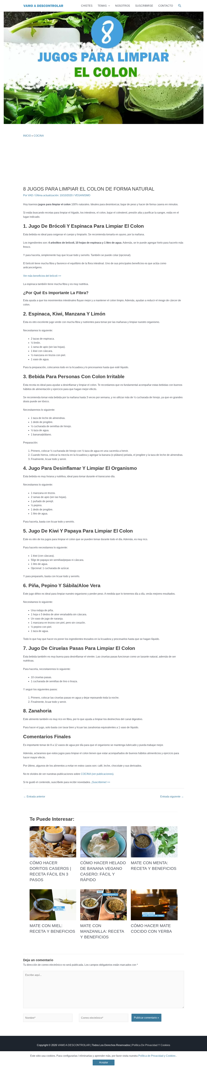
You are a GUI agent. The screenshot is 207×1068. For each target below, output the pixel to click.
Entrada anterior (34, 796)
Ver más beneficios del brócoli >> (42, 275)
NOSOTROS (122, 5)
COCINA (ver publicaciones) (97, 774)
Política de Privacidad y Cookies (157, 1055)
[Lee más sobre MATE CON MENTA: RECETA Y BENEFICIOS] (154, 841)
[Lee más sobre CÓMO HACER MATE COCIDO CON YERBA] (154, 904)
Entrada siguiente (172, 796)
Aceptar (103, 1062)
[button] (108, 6)
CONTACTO (165, 5)
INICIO (27, 135)
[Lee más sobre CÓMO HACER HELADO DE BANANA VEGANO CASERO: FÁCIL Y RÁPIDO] (103, 841)
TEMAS (102, 5)
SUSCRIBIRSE (144, 5)
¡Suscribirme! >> (100, 782)
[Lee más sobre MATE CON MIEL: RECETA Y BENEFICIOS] (53, 904)
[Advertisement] (103, 161)
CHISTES (87, 5)
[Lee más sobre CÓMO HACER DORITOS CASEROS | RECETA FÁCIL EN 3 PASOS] (53, 841)
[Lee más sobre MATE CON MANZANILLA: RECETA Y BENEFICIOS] (103, 904)
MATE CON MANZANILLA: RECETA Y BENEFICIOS (102, 931)
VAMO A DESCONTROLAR (74, 1045)
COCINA (39, 135)
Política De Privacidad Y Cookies (151, 1045)
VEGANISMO (82, 195)
